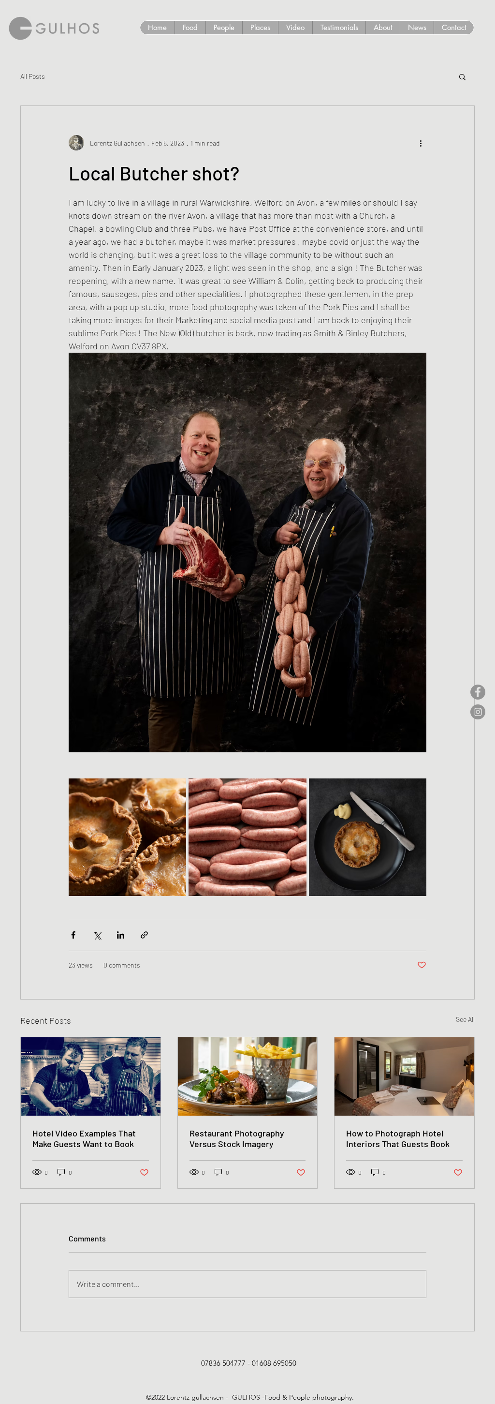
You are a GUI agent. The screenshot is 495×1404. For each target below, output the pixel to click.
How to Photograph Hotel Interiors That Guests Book (398, 1138)
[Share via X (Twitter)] (97, 935)
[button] (462, 76)
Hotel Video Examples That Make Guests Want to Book (84, 1138)
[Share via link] (144, 935)
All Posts (32, 76)
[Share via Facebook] (73, 935)
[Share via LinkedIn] (120, 935)
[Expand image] (127, 837)
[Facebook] (477, 692)
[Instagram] (477, 711)
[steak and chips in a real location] (248, 1076)
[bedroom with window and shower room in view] (404, 1076)
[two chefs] (90, 1076)
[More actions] (420, 143)
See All (465, 1019)
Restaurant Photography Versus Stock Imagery (236, 1138)
